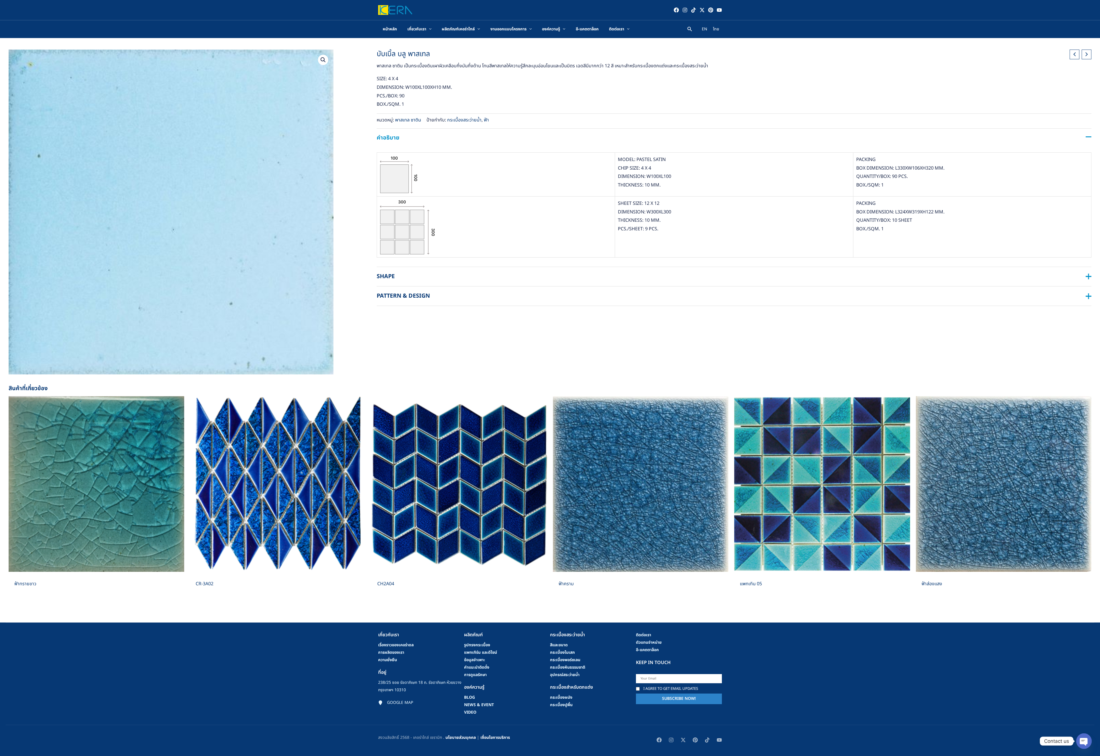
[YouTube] (719, 10)
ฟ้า (486, 120)
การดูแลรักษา (475, 675)
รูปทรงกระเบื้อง (477, 645)
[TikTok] (693, 10)
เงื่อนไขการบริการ (495, 738)
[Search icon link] (689, 30)
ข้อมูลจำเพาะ (474, 660)
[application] (428, 29)
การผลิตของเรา (391, 652)
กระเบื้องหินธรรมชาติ (567, 667)
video (470, 712)
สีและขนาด (559, 645)
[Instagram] (685, 10)
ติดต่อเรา (643, 635)
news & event (479, 705)
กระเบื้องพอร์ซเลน (565, 660)
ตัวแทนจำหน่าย (649, 642)
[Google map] (395, 702)
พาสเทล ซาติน (408, 120)
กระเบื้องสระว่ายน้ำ (464, 120)
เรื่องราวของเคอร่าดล (396, 645)
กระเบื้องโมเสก (562, 652)
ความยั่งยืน (387, 660)
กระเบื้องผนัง (561, 697)
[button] (323, 60)
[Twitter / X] (702, 10)
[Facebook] (676, 10)
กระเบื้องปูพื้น (561, 705)
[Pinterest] (710, 10)
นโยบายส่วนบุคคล (460, 738)
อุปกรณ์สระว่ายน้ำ (565, 675)
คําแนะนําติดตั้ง (476, 667)
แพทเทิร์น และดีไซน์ (480, 652)
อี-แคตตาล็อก (647, 650)
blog (469, 697)
